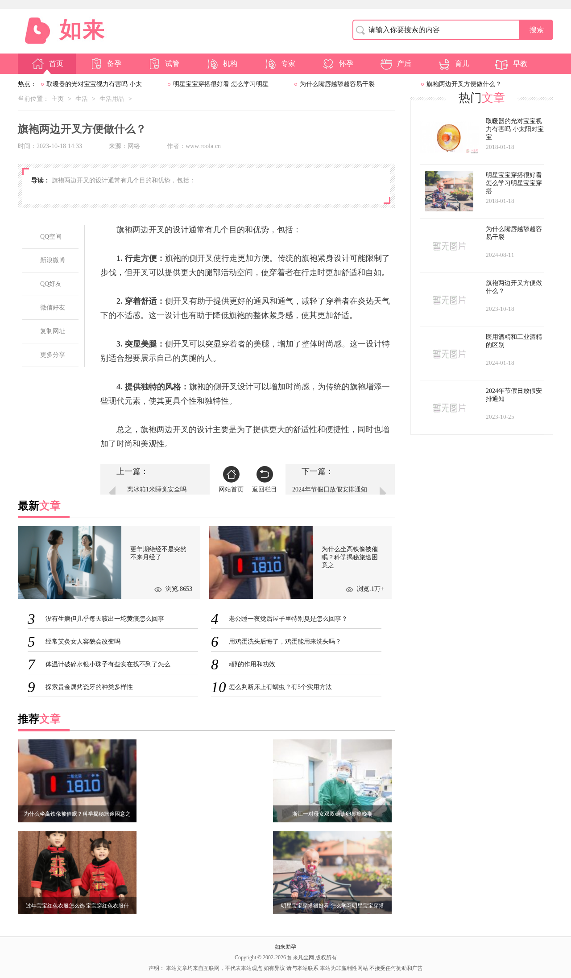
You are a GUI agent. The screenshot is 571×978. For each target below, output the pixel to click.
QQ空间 (51, 236)
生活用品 (111, 98)
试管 (172, 63)
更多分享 (52, 354)
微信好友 (52, 307)
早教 (520, 63)
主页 (57, 98)
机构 (230, 63)
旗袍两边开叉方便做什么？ (463, 84)
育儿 (462, 63)
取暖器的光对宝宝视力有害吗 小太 (94, 84)
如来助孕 (285, 947)
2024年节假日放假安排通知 (329, 489)
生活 (81, 98)
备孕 (114, 63)
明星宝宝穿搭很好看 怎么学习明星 (221, 84)
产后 (404, 63)
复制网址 (52, 331)
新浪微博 (52, 260)
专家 (288, 63)
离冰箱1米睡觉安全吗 (156, 489)
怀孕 (346, 63)
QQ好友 (51, 284)
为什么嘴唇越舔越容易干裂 (337, 84)
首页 (56, 63)
